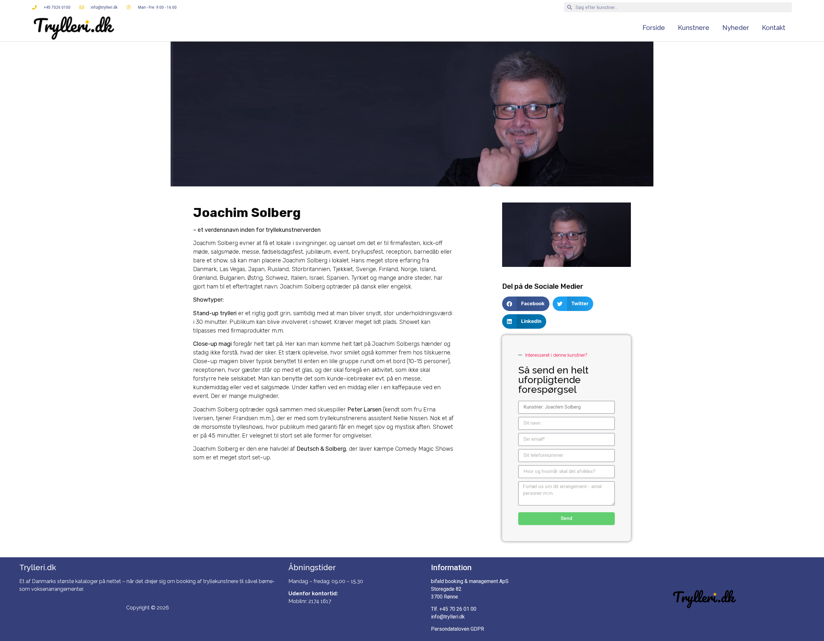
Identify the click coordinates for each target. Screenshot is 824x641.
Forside (653, 28)
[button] (323, 498)
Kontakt (773, 28)
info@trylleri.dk (448, 617)
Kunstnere (693, 28)
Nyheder (735, 28)
